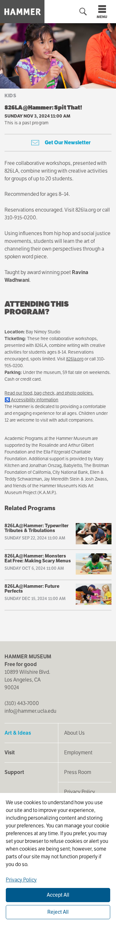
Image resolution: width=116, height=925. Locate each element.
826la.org (74, 359)
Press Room (77, 772)
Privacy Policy (79, 791)
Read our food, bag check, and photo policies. (49, 393)
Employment (78, 752)
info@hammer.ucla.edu (30, 711)
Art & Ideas (18, 733)
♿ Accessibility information (31, 400)
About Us (74, 733)
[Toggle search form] (83, 11)
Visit (10, 752)
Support (14, 772)
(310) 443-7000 (22, 703)
